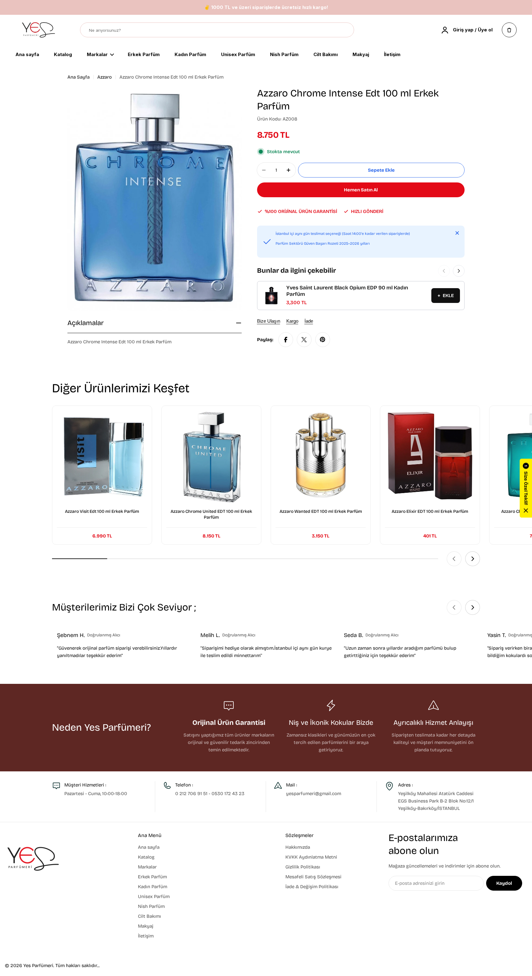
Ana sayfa (27, 54)
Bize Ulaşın (268, 321)
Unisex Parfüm (238, 54)
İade (308, 321)
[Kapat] (457, 233)
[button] (526, 488)
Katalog (63, 54)
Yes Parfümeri (38, 965)
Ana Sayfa (78, 77)
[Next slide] (472, 558)
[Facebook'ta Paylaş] (285, 339)
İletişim (392, 54)
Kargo (292, 321)
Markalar (97, 54)
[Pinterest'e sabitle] (322, 339)
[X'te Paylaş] (304, 339)
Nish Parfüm (284, 54)
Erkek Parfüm (144, 54)
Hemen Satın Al (361, 190)
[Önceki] (444, 271)
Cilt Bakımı (325, 54)
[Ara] (346, 30)
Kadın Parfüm (190, 54)
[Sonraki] (459, 271)
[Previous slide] (454, 558)
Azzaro (104, 77)
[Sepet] (509, 29)
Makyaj (361, 54)
